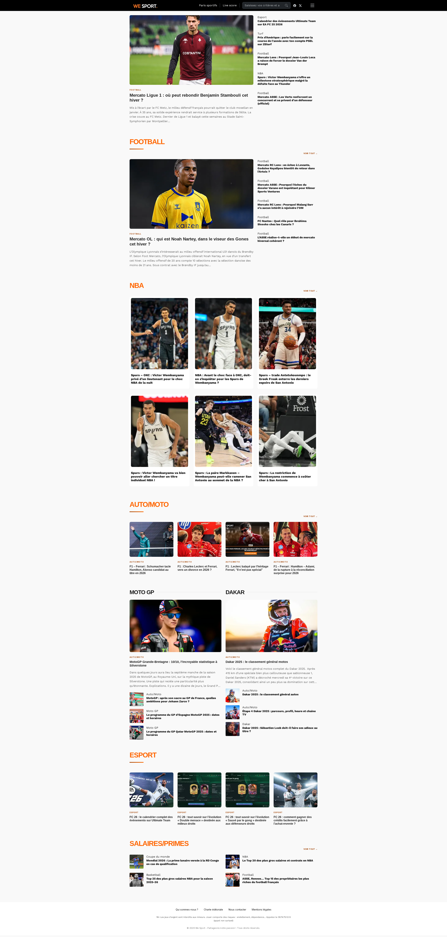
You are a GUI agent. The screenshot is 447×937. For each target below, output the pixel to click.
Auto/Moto (149, 504)
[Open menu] (312, 5)
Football (147, 142)
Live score (230, 5)
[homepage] (145, 6)
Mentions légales (261, 909)
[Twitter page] (300, 5)
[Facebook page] (294, 5)
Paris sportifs (208, 5)
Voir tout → (310, 153)
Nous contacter (237, 909)
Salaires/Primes (159, 843)
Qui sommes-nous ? (187, 909)
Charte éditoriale (213, 909)
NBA (137, 285)
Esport (143, 755)
